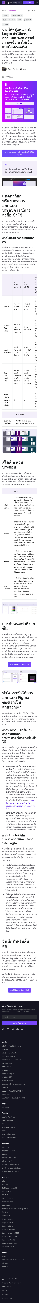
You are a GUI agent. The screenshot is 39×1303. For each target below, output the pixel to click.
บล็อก (4, 10)
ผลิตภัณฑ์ (12, 10)
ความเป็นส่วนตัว (7, 1298)
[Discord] (3, 1029)
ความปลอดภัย (6, 1287)
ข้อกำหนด (5, 1294)
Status (4, 1291)
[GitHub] (8, 1029)
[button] (32, 10)
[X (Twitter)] (13, 1029)
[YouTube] (22, 1029)
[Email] (17, 1029)
